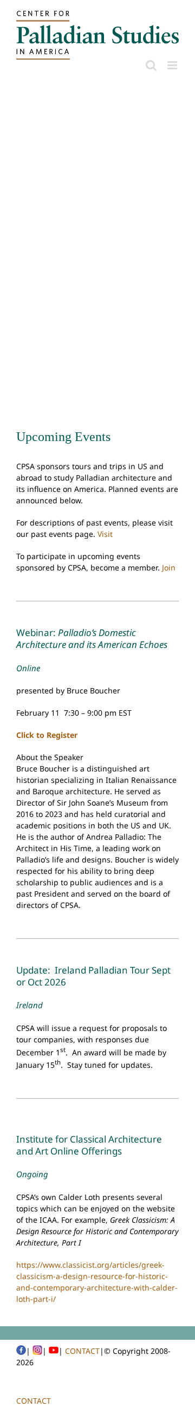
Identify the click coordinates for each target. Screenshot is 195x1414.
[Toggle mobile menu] (173, 65)
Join (169, 567)
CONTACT (82, 1351)
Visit (105, 534)
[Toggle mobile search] (151, 65)
